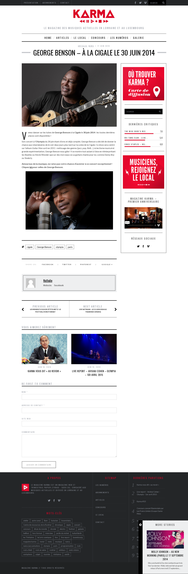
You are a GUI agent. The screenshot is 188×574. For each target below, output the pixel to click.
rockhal (52, 550)
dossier (53, 529)
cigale (29, 247)
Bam (46, 520)
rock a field (27, 550)
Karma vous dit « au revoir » (44, 371)
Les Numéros (119, 38)
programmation (67, 546)
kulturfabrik (77, 533)
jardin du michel (62, 533)
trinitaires (57, 554)
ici (31, 167)
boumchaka (66, 520)
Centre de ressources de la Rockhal (37, 525)
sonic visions (74, 550)
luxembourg (78, 537)
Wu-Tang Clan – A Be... (136, 138)
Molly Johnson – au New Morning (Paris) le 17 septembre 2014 (165, 555)
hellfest (26, 533)
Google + (107, 264)
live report (65, 537)
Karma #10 (141, 501)
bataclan (54, 520)
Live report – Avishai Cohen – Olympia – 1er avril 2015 (94, 373)
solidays (62, 550)
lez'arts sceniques (44, 537)
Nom (25, 392)
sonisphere (27, 554)
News (91, 46)
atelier (25, 520)
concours (27, 529)
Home (48, 38)
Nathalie (47, 280)
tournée (47, 554)
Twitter (66, 264)
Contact (100, 522)
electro (62, 529)
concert (77, 525)
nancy (67, 542)
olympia (59, 247)
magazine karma (29, 542)
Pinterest (86, 264)
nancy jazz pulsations (31, 546)
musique (58, 542)
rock (79, 546)
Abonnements (102, 492)
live (56, 537)
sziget (38, 554)
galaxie (81, 529)
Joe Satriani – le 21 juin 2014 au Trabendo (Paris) (93, 309)
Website (47, 285)
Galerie (138, 38)
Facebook (48, 264)
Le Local (80, 38)
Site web (26, 418)
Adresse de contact (33, 405)
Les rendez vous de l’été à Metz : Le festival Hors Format (45, 309)
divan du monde (40, 529)
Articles (62, 38)
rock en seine (41, 550)
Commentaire (28, 432)
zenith (67, 554)
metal (42, 542)
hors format (37, 533)
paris (70, 247)
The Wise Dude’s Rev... (136, 131)
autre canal (36, 520)
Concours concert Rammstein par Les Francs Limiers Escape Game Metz (150, 511)
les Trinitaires (28, 537)
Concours (98, 38)
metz (50, 542)
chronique (59, 525)
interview (49, 533)
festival (72, 529)
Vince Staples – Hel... (136, 144)
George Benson (44, 247)
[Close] (140, 525)
